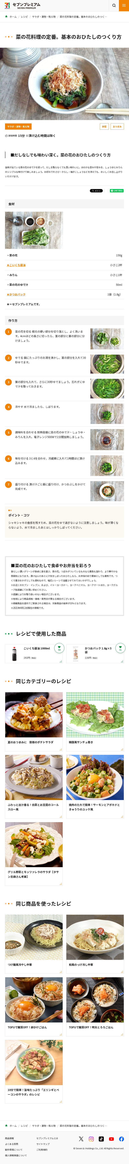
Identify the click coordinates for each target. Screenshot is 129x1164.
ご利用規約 (41, 1149)
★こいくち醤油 (16, 265)
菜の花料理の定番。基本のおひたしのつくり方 (84, 16)
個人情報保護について (16, 1155)
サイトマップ (43, 1144)
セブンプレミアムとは (47, 1138)
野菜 (104, 126)
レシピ (24, 16)
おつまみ (117, 126)
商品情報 (9, 1138)
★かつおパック (16, 294)
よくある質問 (11, 1144)
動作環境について (14, 1149)
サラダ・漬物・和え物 (44, 16)
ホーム (13, 16)
